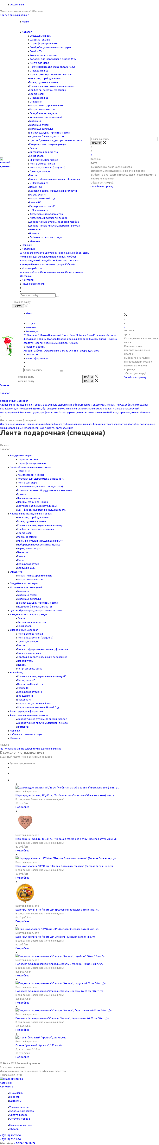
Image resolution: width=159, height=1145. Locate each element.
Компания (6, 1082)
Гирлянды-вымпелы (41, 128)
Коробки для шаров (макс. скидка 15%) (53, 59)
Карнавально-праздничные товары (50, 74)
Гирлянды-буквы (39, 124)
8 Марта (39, 252)
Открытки (35, 101)
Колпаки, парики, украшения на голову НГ (53, 190)
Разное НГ (35, 202)
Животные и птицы (54, 256)
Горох (61, 252)
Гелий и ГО (35, 51)
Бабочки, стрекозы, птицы (45, 237)
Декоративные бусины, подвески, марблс (54, 221)
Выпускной (51, 252)
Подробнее (22, 807)
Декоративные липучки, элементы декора (54, 225)
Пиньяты (22, 552)
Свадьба (46, 260)
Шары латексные (39, 39)
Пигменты (35, 229)
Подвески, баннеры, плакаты (46, 136)
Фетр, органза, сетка (60, 427)
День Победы (74, 252)
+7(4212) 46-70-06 (10, 1135)
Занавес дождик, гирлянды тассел (49, 132)
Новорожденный (30, 260)
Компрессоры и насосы (43, 55)
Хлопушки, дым (26, 567)
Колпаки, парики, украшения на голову (51, 86)
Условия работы (30, 272)
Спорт (65, 260)
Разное (21, 556)
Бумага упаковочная (117, 424)
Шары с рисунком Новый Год (34, 703)
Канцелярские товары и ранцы (47, 144)
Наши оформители (20, 1125)
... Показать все (39, 70)
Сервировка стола (28, 564)
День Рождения (95, 335)
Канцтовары (36, 155)
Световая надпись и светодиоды (37, 505)
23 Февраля (27, 252)
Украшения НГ (25, 695)
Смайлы (56, 260)
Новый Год (35, 186)
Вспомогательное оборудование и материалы (44, 490)
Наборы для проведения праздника (38, 544)
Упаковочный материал (43, 159)
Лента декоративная (42, 163)
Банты (33, 175)
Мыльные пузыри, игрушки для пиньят (40, 540)
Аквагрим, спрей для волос (45, 78)
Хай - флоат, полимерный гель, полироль (41, 509)
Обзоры (14, 1129)
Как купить (6, 1086)
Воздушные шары (40, 35)
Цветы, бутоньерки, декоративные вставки (55, 140)
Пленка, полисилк (39, 171)
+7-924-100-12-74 (24, 1143)
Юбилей (70, 264)
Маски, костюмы (27, 536)
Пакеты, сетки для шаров (32, 502)
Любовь (72, 256)
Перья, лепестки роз (29, 548)
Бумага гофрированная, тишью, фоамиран (54, 179)
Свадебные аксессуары (43, 113)
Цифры (60, 264)
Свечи (20, 560)
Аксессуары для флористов (46, 214)
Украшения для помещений (45, 117)
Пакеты (43, 427)
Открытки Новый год (42, 198)
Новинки (34, 233)
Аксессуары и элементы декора (48, 217)
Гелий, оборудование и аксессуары (50, 47)
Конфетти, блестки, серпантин (47, 90)
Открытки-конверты (42, 109)
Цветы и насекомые (43, 264)
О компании (16, 1093)
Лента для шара (39, 62)
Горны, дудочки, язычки (43, 82)
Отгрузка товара (19, 1118)
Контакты (15, 1100)
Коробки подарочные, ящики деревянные (42, 657)
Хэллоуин (25, 264)
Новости (14, 1096)
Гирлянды (35, 121)
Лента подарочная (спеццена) (47, 167)
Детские (38, 256)
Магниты (34, 241)
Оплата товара (74, 272)
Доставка (26, 276)
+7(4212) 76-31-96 (10, 1139)
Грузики (21, 494)
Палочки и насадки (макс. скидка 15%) (52, 66)
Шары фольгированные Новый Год (38, 707)
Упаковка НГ (24, 699)
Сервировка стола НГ (41, 206)
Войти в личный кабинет (14, 15)
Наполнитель (31, 427)
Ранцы (33, 148)
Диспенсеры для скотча (43, 152)
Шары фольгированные (43, 43)
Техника (74, 260)
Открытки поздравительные (46, 105)
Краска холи (36, 93)
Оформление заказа (52, 272)
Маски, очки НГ (38, 194)
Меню (25, 21)
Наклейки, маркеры (28, 498)
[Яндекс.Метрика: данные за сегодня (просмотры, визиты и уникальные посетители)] (11, 1079)
